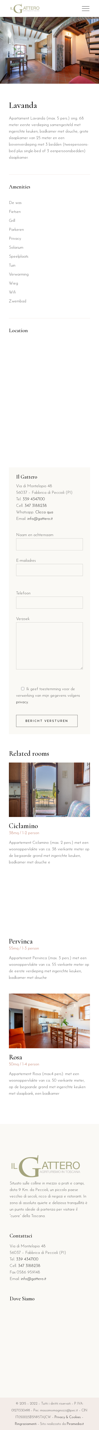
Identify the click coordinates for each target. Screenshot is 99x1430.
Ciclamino (23, 826)
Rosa (15, 1057)
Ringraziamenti (26, 1424)
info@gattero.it (40, 519)
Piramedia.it (75, 1424)
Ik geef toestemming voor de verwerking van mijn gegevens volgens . (48, 695)
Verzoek (23, 619)
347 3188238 (36, 506)
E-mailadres (26, 561)
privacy (22, 702)
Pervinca (21, 941)
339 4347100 (34, 499)
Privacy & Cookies (68, 1417)
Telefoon (23, 593)
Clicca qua (44, 512)
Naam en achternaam (34, 535)
